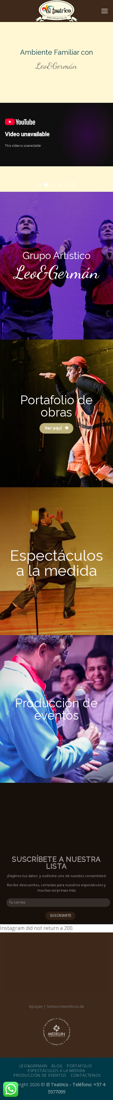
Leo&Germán (33, 1066)
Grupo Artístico (56, 255)
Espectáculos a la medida (56, 1070)
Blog (56, 1066)
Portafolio (79, 1066)
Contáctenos (86, 1075)
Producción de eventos (40, 1075)
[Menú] (104, 11)
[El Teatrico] (56, 11)
